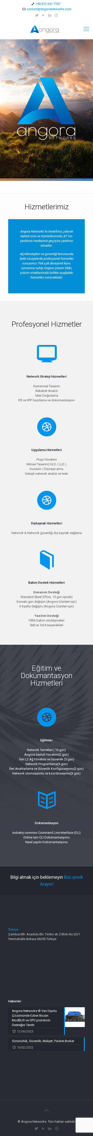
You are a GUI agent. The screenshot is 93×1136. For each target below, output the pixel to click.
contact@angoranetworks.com (49, 9)
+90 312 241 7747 (47, 4)
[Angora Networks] (46, 29)
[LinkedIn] (49, 15)
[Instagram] (56, 15)
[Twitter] (36, 15)
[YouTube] (43, 15)
